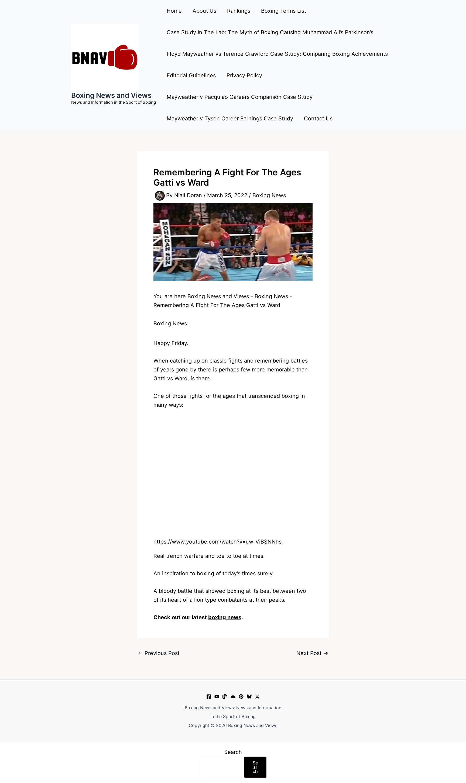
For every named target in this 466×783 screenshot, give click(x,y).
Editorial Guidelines (191, 75)
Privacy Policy (244, 75)
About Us (204, 11)
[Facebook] (208, 696)
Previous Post (159, 653)
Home (174, 11)
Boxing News (269, 195)
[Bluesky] (249, 696)
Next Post (312, 653)
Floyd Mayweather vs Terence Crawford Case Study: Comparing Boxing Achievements (277, 54)
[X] (257, 696)
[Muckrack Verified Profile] (224, 696)
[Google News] (233, 696)
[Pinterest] (241, 696)
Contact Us (318, 118)
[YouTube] (216, 696)
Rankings (238, 11)
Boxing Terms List (283, 11)
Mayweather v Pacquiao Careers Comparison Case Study (240, 97)
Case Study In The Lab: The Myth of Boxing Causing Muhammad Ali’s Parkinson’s (270, 32)
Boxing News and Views (111, 95)
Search (233, 752)
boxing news (224, 617)
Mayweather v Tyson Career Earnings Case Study (230, 118)
